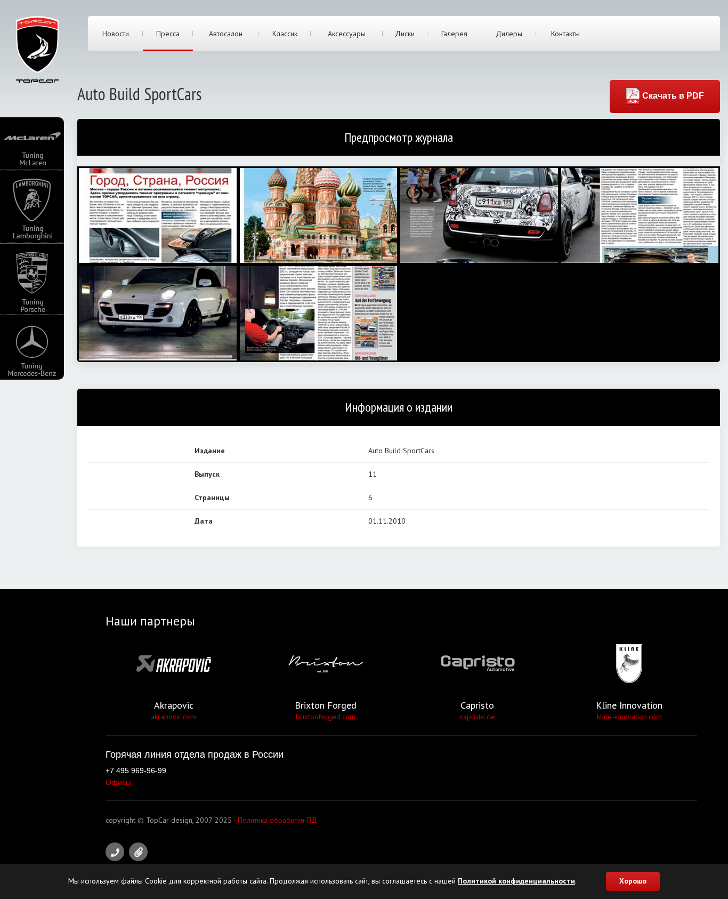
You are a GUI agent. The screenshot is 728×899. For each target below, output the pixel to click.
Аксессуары (347, 33)
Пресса (168, 33)
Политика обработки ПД (277, 820)
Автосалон (225, 33)
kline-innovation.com (629, 716)
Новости (115, 33)
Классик (284, 33)
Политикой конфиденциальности (516, 881)
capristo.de (477, 716)
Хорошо (632, 881)
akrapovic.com (173, 716)
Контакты (565, 33)
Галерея (454, 33)
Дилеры (509, 33)
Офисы (118, 782)
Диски (405, 33)
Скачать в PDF (672, 95)
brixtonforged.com (325, 716)
